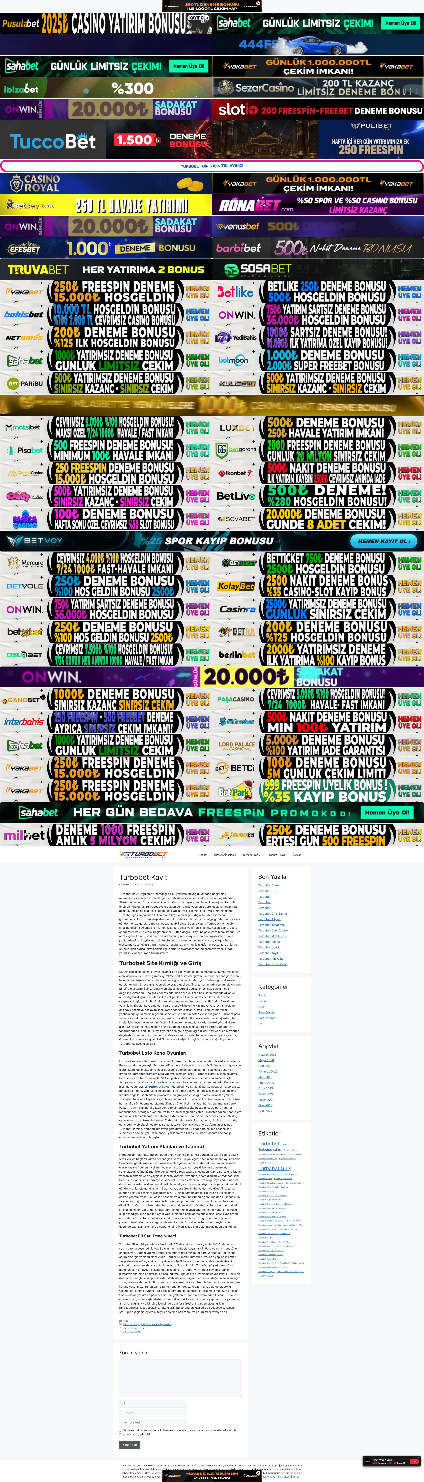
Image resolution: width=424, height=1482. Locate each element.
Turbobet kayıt (159, 1086)
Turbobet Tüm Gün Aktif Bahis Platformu (275, 1242)
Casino (262, 1001)
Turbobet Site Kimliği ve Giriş (156, 1324)
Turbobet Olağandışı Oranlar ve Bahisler (275, 1204)
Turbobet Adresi (269, 885)
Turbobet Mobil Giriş (272, 936)
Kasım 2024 (266, 1099)
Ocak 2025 (265, 1088)
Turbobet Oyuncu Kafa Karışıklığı (272, 1208)
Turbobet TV (284, 1234)
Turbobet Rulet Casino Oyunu (270, 1221)
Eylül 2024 (265, 1111)
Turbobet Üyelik (132, 1331)
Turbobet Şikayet (276, 854)
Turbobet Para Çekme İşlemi (270, 1212)
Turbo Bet (285, 1145)
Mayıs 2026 (266, 1060)
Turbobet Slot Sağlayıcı (268, 1229)
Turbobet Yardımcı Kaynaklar (270, 1255)
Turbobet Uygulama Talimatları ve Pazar (275, 1246)
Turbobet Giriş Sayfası (273, 913)
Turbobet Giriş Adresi (267, 1174)
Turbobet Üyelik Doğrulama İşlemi (272, 1267)
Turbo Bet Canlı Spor (287, 1159)
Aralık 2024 (266, 1094)
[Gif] (212, 405)
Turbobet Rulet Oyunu (267, 1225)
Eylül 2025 (265, 1066)
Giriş (125, 1320)
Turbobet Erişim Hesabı (268, 1163)
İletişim (297, 854)
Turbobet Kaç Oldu (133, 1328)
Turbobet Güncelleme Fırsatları (271, 1183)
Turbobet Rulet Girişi (293, 1221)
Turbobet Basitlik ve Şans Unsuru (272, 1154)
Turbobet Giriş (251, 854)
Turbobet (201, 854)
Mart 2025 (265, 1077)
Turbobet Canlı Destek (273, 930)
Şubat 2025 (266, 1082)
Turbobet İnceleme (225, 854)
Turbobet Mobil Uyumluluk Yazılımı (272, 1195)
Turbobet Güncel (265, 1179)
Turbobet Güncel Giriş (283, 1179)
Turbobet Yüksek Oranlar (268, 1259)
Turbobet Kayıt (131, 1324)
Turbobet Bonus (269, 941)
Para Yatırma (266, 1018)
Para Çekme (266, 1012)
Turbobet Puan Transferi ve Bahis (272, 1217)
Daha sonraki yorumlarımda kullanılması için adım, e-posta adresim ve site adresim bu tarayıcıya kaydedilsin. (180, 1432)
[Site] (106, 291)
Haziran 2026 (267, 1054)
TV (260, 1023)
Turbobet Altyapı (269, 919)
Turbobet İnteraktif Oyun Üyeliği (290, 1272)
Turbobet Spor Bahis (288, 1229)
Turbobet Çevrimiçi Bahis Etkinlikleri (273, 1263)
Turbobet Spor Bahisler (268, 1234)
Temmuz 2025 (267, 1071)
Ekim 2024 (265, 1105)
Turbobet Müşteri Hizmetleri (270, 1200)
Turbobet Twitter (265, 1238)
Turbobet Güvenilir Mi (272, 964)
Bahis (262, 995)
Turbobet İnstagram (271, 925)
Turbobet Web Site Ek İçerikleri (271, 1251)
